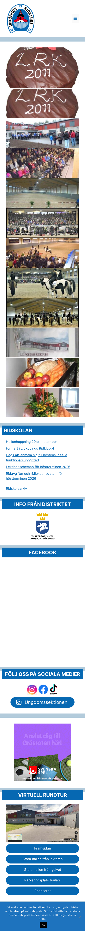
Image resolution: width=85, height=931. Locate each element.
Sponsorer (42, 891)
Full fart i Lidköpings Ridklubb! (30, 448)
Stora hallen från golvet (42, 870)
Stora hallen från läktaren (43, 859)
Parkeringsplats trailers (42, 880)
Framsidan (42, 848)
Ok (43, 925)
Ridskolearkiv (16, 488)
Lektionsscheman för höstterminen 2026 (38, 467)
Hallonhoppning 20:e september (31, 442)
